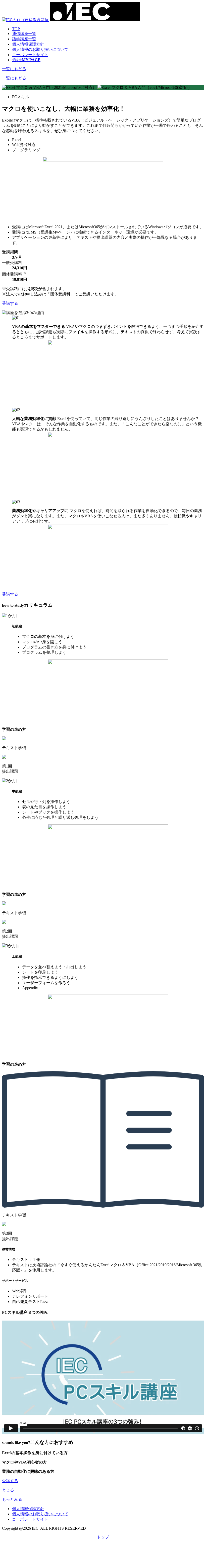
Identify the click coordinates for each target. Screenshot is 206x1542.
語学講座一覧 (24, 39)
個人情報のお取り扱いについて (40, 49)
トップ (103, 1537)
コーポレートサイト (30, 55)
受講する (10, 303)
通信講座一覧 (24, 33)
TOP (16, 29)
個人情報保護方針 (28, 44)
